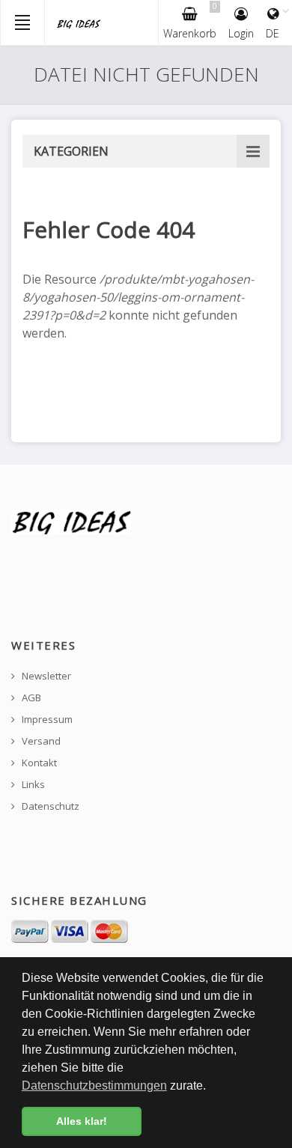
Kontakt (38, 763)
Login (241, 33)
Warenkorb (190, 20)
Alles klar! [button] (81, 1121)
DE (272, 33)
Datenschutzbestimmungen (94, 1085)
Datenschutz (49, 806)
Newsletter (45, 676)
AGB (30, 697)
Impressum (46, 719)
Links (32, 784)
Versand (40, 741)
